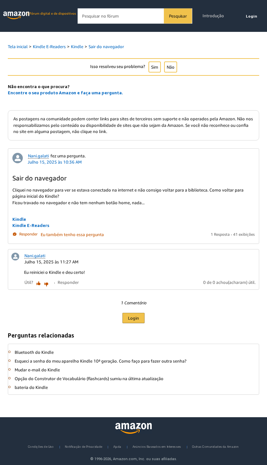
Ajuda (117, 446)
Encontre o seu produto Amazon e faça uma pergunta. (65, 92)
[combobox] (134, 16)
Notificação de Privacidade (83, 446)
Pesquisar (178, 16)
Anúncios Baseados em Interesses (157, 446)
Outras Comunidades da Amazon (215, 446)
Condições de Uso (41, 446)
